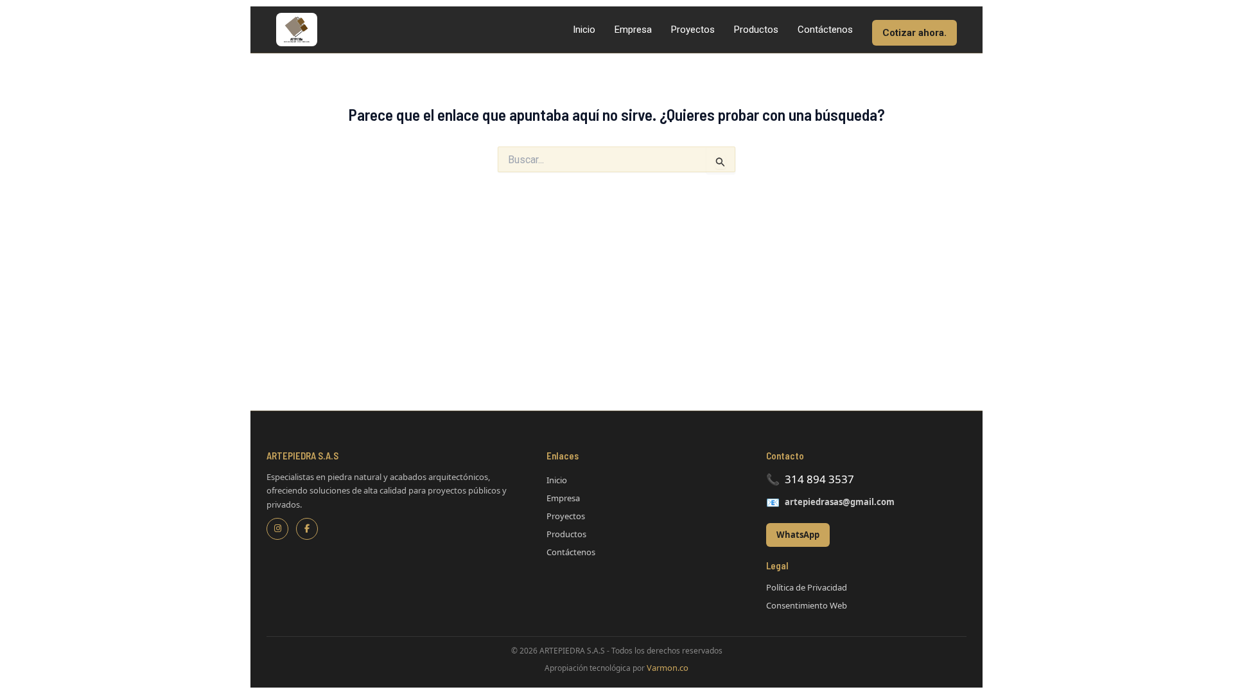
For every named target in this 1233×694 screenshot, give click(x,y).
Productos (756, 29)
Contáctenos (825, 29)
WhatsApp (797, 534)
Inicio (584, 29)
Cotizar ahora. (914, 33)
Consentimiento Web (806, 605)
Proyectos (693, 29)
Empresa (633, 29)
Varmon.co (667, 667)
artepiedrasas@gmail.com (840, 502)
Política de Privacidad (806, 587)
